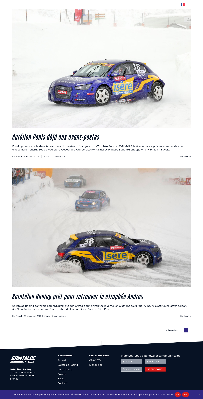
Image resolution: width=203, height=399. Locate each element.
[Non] (199, 394)
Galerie (62, 374)
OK (177, 394)
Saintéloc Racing (68, 364)
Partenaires (65, 369)
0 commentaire (58, 156)
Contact (63, 383)
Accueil (62, 360)
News (61, 378)
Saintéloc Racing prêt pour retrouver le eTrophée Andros (78, 296)
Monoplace (96, 364)
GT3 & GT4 (95, 360)
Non (186, 394)
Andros (45, 156)
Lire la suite (185, 156)
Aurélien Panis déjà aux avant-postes (56, 136)
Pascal (19, 156)
